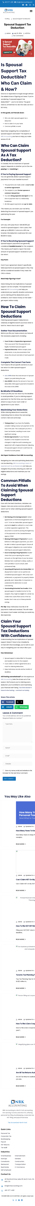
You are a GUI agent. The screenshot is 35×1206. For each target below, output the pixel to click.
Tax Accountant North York (17, 1122)
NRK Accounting (6, 136)
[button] (31, 11)
